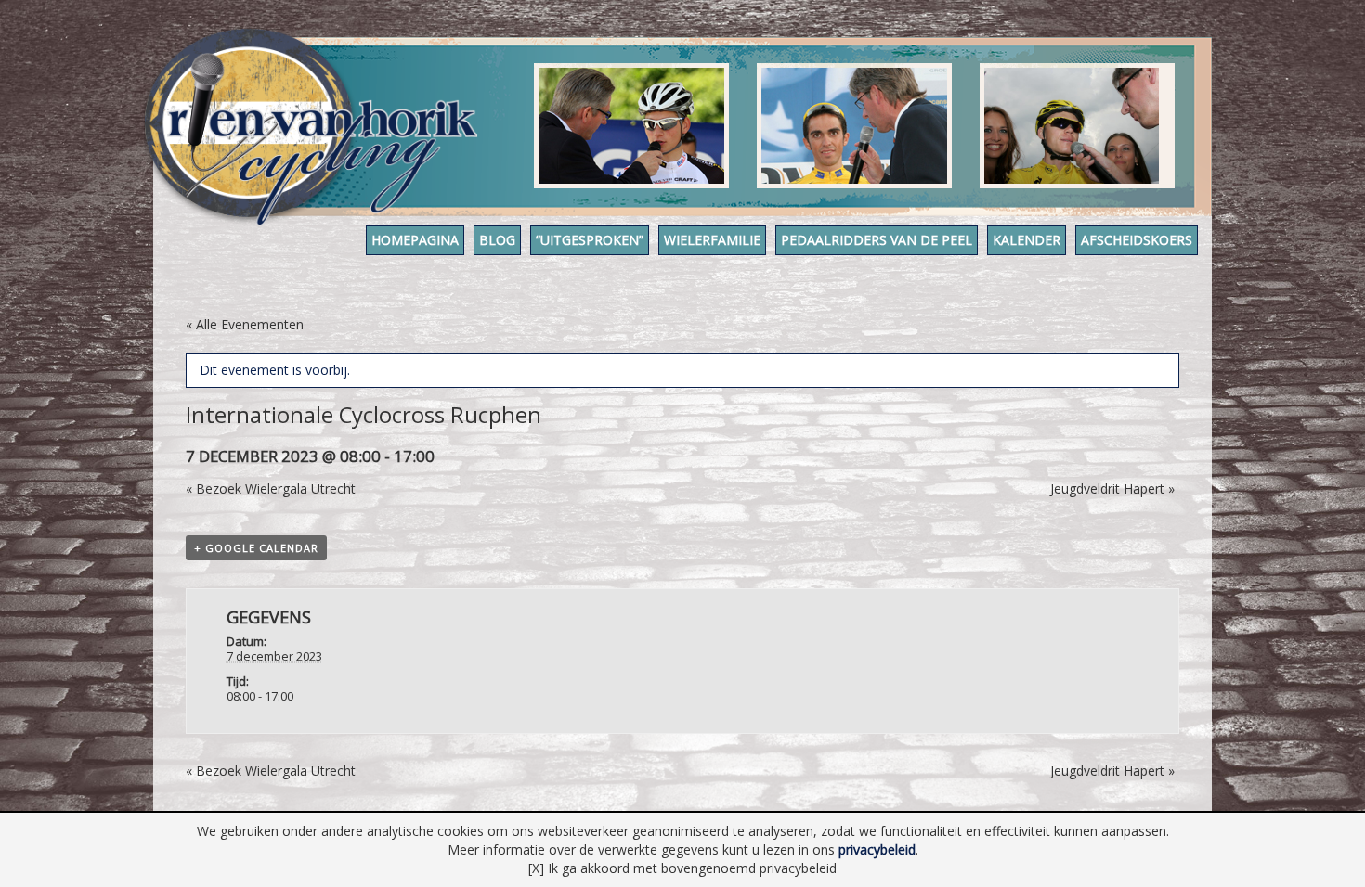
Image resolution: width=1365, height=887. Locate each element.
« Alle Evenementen (245, 324)
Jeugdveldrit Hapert (1112, 488)
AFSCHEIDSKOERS (1136, 240)
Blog (497, 240)
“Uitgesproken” (590, 240)
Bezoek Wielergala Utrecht (271, 488)
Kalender (1026, 240)
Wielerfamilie (712, 240)
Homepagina (415, 240)
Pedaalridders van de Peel (876, 240)
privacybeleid (877, 849)
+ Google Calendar (256, 548)
